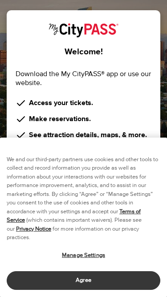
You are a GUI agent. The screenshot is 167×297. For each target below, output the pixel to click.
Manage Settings (83, 255)
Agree (83, 280)
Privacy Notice (33, 229)
